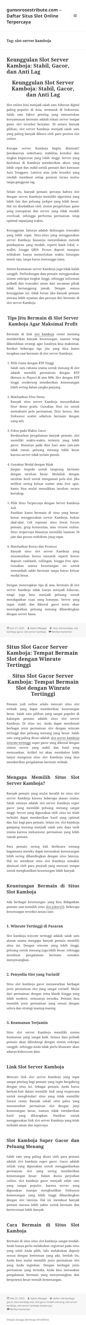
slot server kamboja (35, 631)
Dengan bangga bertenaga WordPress (28, 1319)
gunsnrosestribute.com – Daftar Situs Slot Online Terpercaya (34, 16)
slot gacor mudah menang (49, 1302)
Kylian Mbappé (38, 628)
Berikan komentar (62, 631)
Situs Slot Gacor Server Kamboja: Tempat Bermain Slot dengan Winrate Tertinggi (42, 655)
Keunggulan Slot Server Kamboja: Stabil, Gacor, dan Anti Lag (38, 65)
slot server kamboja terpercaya (34, 1305)
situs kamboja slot (24, 1302)
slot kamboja (44, 334)
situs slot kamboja (63, 628)
